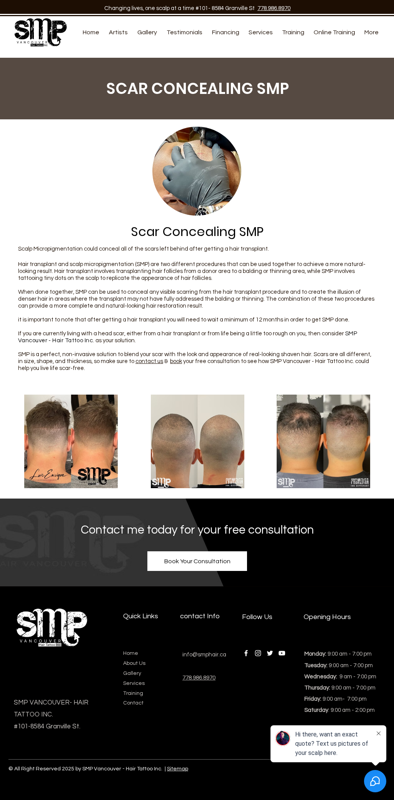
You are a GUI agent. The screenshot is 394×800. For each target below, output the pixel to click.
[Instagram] (258, 653)
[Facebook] (246, 653)
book (176, 361)
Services (134, 683)
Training (133, 693)
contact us (149, 361)
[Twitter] (270, 653)
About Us (134, 663)
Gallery (132, 673)
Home (130, 653)
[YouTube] (282, 653)
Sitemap (177, 769)
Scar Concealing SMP (197, 232)
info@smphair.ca (204, 655)
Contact (104, 530)
